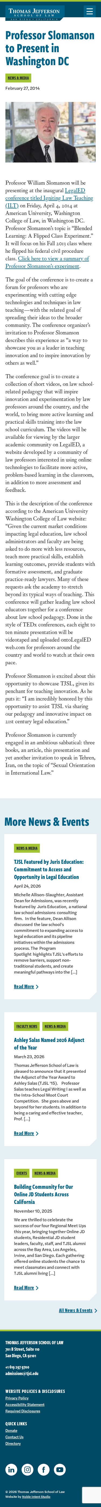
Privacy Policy (17, 1397)
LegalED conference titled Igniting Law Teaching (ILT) (49, 197)
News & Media (18, 78)
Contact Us (14, 1436)
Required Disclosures (22, 1410)
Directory (13, 1443)
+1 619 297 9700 (17, 1367)
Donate (11, 1430)
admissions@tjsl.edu (21, 1373)
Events (21, 1173)
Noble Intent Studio (36, 1496)
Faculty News (26, 1026)
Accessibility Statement (24, 1404)
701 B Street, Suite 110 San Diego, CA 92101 (22, 1352)
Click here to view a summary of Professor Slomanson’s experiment (47, 262)
